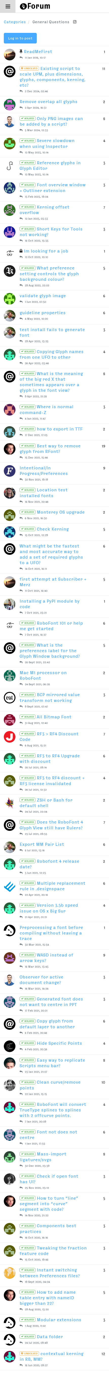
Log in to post (20, 38)
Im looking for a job (46, 251)
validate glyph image (43, 295)
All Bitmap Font (47, 717)
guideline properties (43, 312)
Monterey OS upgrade (54, 512)
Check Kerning (46, 529)
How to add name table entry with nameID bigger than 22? (48, 1298)
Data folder (43, 1336)
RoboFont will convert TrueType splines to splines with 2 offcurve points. (53, 1110)
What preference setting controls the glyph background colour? (49, 273)
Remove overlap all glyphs (49, 101)
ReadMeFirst (38, 51)
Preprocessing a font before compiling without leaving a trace (51, 933)
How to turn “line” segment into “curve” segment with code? (49, 1204)
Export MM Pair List (42, 844)
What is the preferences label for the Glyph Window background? (50, 650)
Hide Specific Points (53, 1043)
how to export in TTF (53, 429)
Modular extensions (52, 1319)
